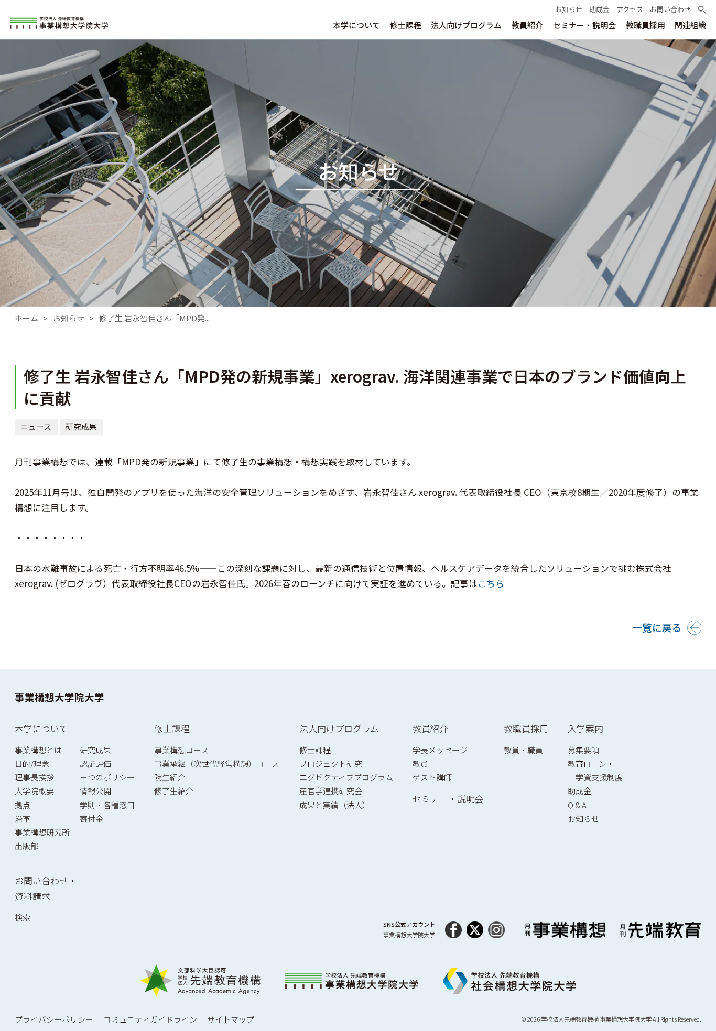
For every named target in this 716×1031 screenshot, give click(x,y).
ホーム (26, 317)
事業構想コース (181, 749)
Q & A (577, 804)
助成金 (579, 790)
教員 (420, 763)
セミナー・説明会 (448, 798)
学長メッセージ (440, 749)
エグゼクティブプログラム (346, 777)
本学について (41, 728)
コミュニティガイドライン (150, 1019)
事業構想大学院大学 (59, 697)
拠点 (22, 804)
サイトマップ (230, 1019)
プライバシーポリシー (54, 1019)
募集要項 (583, 749)
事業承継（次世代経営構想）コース (216, 763)
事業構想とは (38, 749)
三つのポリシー (107, 777)
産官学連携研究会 (330, 790)
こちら (491, 583)
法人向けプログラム (339, 728)
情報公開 (95, 790)
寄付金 (91, 818)
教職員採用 (526, 728)
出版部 (26, 845)
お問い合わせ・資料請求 (46, 888)
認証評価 (95, 763)
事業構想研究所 (42, 832)
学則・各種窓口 (107, 804)
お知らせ (68, 317)
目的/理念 (32, 763)
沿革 (22, 818)
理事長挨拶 (34, 777)
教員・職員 (523, 749)
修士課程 (172, 728)
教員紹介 (430, 728)
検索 (22, 917)
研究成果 (81, 426)
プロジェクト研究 (330, 763)
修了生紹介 (173, 790)
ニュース (35, 426)
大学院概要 (34, 790)
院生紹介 (170, 777)
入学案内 (585, 728)
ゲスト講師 (432, 777)
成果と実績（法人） (334, 804)
